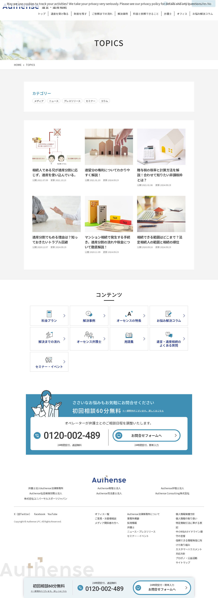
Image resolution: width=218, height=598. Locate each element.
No (209, 3)
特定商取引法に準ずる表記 (189, 525)
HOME (17, 64)
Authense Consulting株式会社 (172, 493)
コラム (104, 101)
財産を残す (80, 13)
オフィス (182, 13)
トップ (41, 13)
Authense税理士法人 (109, 488)
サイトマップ (183, 562)
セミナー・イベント (138, 536)
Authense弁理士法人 (172, 488)
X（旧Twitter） (23, 514)
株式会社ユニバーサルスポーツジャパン (45, 498)
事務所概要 (133, 518)
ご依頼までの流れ (102, 13)
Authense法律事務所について (143, 514)
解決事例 (123, 13)
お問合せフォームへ (162, 587)
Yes (204, 3)
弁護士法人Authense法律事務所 (45, 488)
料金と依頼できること (146, 13)
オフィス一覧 (102, 514)
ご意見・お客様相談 (105, 518)
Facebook (39, 514)
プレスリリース (72, 101)
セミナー (90, 101)
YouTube (52, 514)
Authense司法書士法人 (109, 493)
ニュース (53, 101)
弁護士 (168, 13)
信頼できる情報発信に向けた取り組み (189, 542)
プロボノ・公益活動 (186, 558)
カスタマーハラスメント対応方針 (189, 551)
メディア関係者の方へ (107, 523)
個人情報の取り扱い (186, 518)
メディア (39, 101)
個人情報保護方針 (185, 514)
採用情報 (132, 523)
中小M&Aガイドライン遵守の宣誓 (189, 534)
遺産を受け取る (60, 13)
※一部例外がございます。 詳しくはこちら (143, 410)
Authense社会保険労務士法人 (45, 493)
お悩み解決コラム (202, 13)
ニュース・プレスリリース (141, 531)
